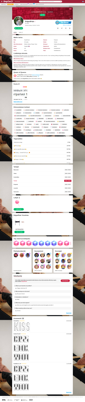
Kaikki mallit (3, 4)
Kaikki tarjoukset (24, 4)
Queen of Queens (36, 74)
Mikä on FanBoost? (67, 25)
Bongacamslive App (40, 4)
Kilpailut (31, 4)
